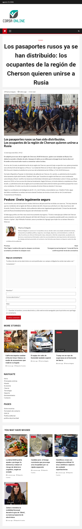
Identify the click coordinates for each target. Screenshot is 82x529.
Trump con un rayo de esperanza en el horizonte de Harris (66, 358)
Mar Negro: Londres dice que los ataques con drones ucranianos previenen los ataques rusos (22, 248)
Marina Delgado (11, 92)
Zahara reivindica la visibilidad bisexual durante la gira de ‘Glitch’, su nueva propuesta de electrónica (15, 512)
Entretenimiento (9, 395)
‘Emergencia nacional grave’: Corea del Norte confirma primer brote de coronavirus (62, 248)
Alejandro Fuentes (21, 366)
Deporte (7, 393)
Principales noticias (10, 381)
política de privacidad (11, 418)
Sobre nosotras (9, 408)
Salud (8, 437)
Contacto (7, 398)
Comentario (10, 264)
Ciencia (6, 388)
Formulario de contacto (12, 411)
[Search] (79, 31)
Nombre (9, 290)
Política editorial (9, 416)
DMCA (6, 413)
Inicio (6, 378)
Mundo (40, 40)
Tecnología (8, 390)
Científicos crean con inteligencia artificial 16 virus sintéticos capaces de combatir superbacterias (65, 465)
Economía (7, 386)
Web (8, 304)
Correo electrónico (13, 297)
